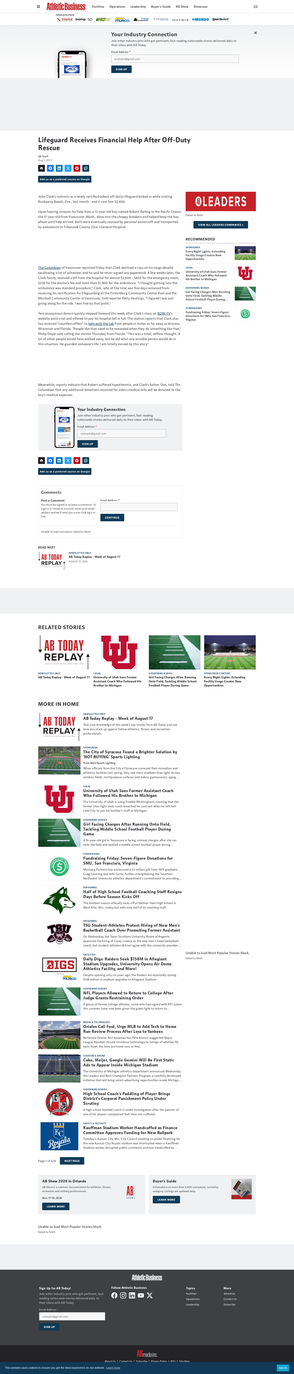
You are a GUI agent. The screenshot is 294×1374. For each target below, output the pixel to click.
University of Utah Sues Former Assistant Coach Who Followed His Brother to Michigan (206, 275)
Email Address (120, 52)
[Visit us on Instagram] (123, 1295)
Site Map (184, 1361)
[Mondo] (104, 19)
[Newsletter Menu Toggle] (256, 6)
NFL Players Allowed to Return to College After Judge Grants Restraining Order (128, 995)
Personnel (90, 887)
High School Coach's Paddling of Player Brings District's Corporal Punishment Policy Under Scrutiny (126, 1098)
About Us (110, 1361)
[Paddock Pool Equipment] (140, 19)
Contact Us (125, 1361)
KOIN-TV (164, 313)
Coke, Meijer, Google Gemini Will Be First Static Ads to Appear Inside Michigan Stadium (128, 1062)
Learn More (56, 1206)
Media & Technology (96, 1022)
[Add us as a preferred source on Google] (85, 168)
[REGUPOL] (156, 19)
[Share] (50, 168)
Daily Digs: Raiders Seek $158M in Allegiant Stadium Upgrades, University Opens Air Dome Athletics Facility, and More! (127, 964)
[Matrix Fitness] (84, 19)
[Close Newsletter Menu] (255, 33)
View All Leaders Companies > (220, 224)
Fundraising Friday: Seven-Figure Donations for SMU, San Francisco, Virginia (208, 315)
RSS (173, 1361)
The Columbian (49, 267)
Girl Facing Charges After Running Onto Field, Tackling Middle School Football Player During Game (208, 295)
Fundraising (194, 307)
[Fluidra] (176, 19)
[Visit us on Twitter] (150, 1295)
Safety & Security (95, 1123)
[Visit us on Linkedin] (132, 1295)
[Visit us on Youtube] (141, 1295)
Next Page (72, 1161)
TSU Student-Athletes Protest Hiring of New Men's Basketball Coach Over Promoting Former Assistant (131, 928)
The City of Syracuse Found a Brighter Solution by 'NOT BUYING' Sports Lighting (130, 754)
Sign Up (121, 69)
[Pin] (77, 168)
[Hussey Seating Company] (196, 19)
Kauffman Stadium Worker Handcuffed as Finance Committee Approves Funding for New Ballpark (130, 1130)
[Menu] (38, 6)
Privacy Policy (159, 1361)
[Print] (41, 168)
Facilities (89, 954)
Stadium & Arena (94, 1055)
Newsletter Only (80, 552)
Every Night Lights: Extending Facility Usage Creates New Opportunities (205, 255)
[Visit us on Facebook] (114, 1295)
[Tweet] (68, 168)
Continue (112, 517)
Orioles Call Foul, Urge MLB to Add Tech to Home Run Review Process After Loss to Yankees (130, 1029)
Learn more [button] (113, 1367)
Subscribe (141, 1361)
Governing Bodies (197, 287)
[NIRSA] (213, 19)
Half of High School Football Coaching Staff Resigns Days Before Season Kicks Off (132, 894)
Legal (189, 267)
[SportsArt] (124, 19)
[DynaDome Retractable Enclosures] (65, 19)
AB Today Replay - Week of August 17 (94, 557)
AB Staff (43, 156)
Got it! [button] (283, 1368)
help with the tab (101, 323)
